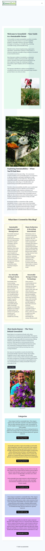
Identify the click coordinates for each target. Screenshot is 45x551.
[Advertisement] (22, 14)
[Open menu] (42, 3)
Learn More (11, 367)
